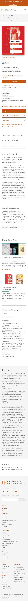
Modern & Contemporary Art (10, 18)
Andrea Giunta (7, 75)
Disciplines (5, 15)
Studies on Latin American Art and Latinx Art (14, 106)
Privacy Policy (5, 597)
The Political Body (7, 20)
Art (12, 15)
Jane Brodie (20, 75)
